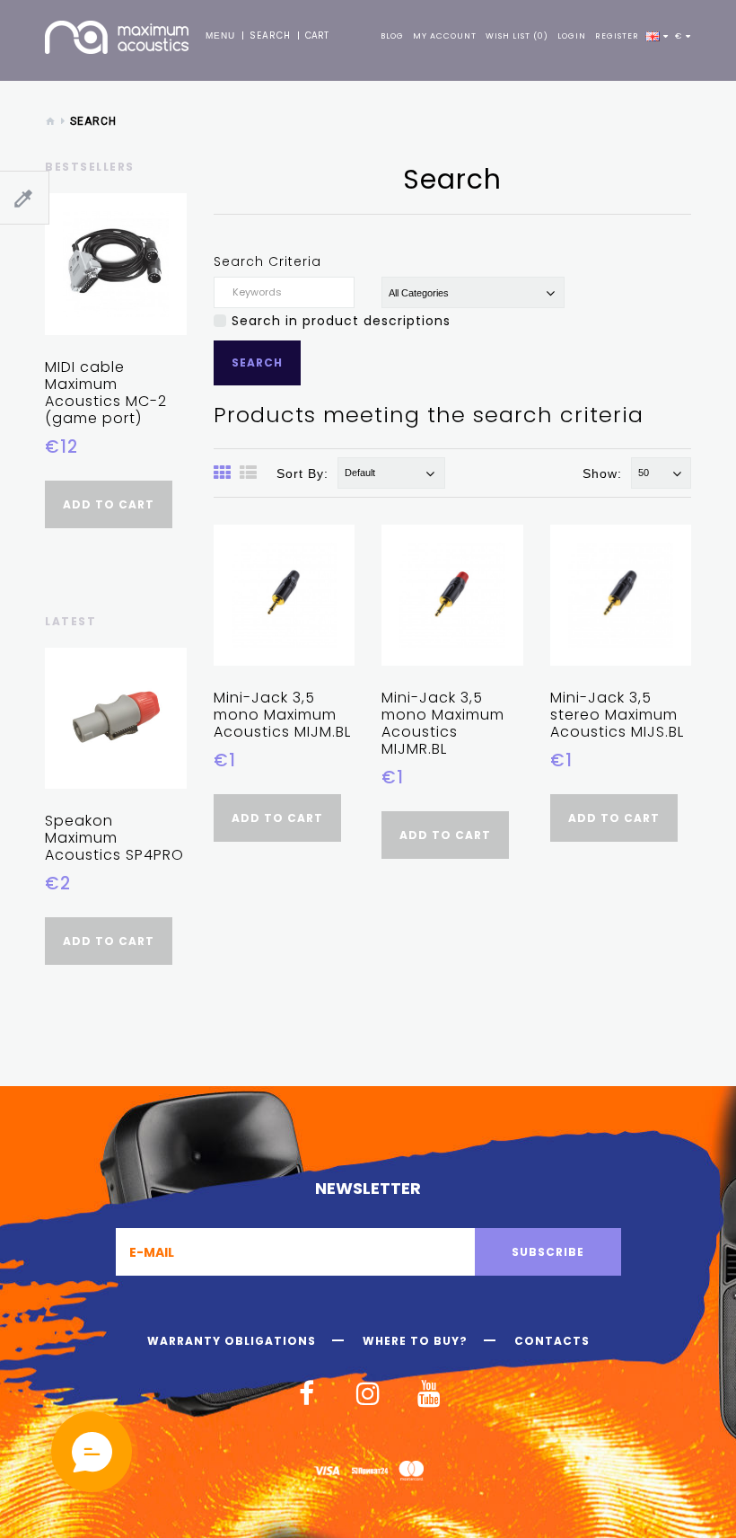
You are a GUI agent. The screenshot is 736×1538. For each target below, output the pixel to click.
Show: (602, 473)
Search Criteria (267, 261)
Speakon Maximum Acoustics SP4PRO (114, 837)
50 (643, 472)
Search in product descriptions (341, 321)
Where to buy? (415, 1341)
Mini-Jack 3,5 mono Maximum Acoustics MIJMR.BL (442, 723)
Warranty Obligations (231, 1341)
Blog (392, 36)
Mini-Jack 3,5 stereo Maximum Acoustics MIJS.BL (617, 714)
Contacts (552, 1341)
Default (360, 472)
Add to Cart (108, 504)
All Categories (419, 292)
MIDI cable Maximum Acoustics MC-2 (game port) (106, 393)
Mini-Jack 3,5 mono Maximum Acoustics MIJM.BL (282, 714)
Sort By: (302, 473)
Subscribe (548, 1252)
